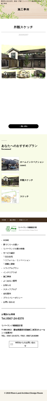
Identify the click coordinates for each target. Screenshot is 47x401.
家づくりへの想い (11, 245)
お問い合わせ (9, 302)
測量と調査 (10, 264)
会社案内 (7, 294)
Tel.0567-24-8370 (12, 318)
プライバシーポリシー (13, 298)
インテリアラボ (10, 272)
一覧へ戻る (23, 126)
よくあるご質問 (10, 281)
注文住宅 (9, 257)
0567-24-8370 (13, 336)
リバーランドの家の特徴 (13, 249)
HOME (6, 240)
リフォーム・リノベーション (17, 260)
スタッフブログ (10, 289)
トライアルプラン (11, 268)
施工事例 (7, 277)
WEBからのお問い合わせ (25, 344)
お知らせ (7, 285)
